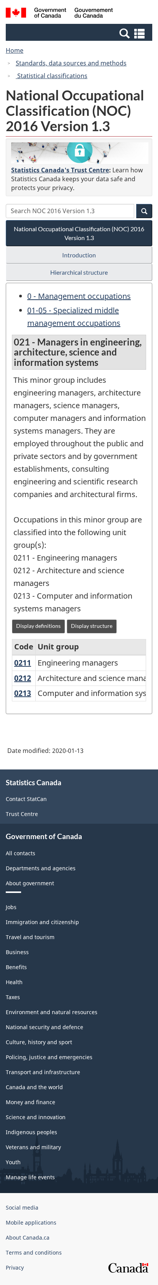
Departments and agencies (41, 868)
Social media (22, 1207)
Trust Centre (22, 814)
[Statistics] (79, 153)
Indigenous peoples (31, 1132)
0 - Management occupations (79, 296)
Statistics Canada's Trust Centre (60, 170)
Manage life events (30, 1177)
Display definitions (38, 625)
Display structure (91, 625)
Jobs (11, 907)
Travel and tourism (30, 937)
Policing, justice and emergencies (49, 1057)
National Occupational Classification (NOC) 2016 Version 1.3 (79, 233)
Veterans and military (33, 1147)
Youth (13, 1162)
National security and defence (44, 1027)
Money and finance (30, 1102)
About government (30, 883)
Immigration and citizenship (42, 922)
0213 (22, 693)
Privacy (15, 1267)
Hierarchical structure (79, 272)
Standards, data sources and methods (71, 63)
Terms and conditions (34, 1252)
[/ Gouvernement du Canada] (59, 14)
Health (14, 982)
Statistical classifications (51, 76)
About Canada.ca (27, 1237)
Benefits (16, 967)
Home (14, 50)
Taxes (13, 997)
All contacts (20, 853)
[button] (80, 33)
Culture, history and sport (39, 1042)
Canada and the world (34, 1087)
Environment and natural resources (51, 1012)
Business (17, 952)
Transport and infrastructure (43, 1072)
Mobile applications (31, 1222)
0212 (22, 678)
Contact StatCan (26, 799)
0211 (22, 663)
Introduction (79, 255)
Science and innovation (36, 1117)
